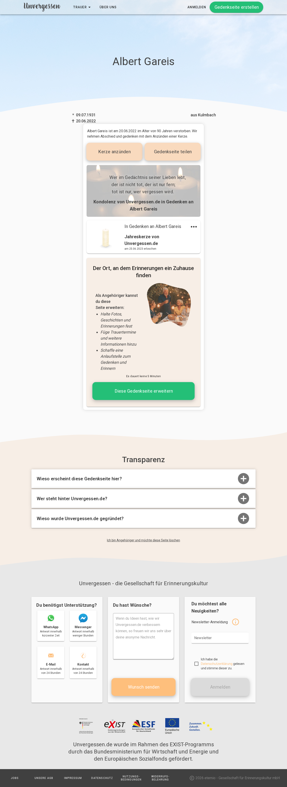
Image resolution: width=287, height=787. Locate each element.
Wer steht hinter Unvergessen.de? (72, 498)
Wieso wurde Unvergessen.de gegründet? (80, 518)
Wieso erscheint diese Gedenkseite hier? (79, 478)
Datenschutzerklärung (217, 664)
